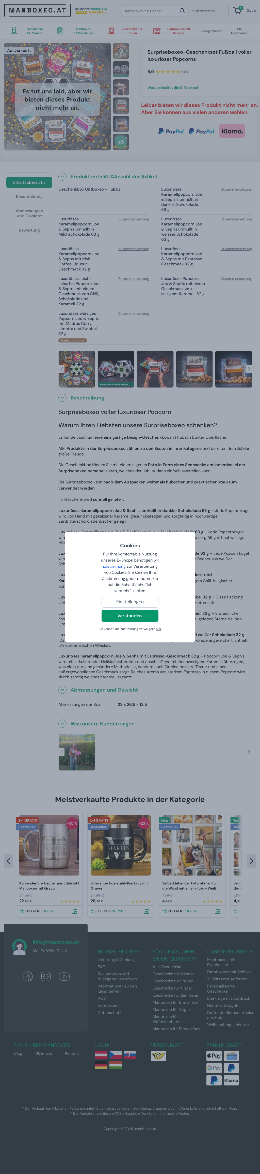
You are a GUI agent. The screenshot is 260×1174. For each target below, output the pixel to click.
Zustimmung (114, 566)
